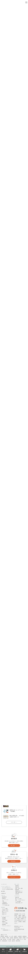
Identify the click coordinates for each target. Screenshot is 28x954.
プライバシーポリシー (6, 925)
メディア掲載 (4, 923)
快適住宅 (4, 898)
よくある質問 (18, 901)
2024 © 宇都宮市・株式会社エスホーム (14, 946)
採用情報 (4, 924)
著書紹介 (4, 921)
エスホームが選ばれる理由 (7, 889)
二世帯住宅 (4, 902)
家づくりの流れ (18, 898)
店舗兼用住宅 (4, 903)
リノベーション (5, 899)
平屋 (3, 901)
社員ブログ (4, 914)
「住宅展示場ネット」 (6, 930)
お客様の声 (3, 893)
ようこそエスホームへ (6, 887)
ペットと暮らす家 (5, 905)
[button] (14, 822)
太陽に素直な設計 (18, 892)
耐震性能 (17, 889)
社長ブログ (4, 912)
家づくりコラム (5, 911)
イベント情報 (4, 908)
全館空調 (17, 893)
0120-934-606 (20, 911)
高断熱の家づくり (18, 891)
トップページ (4, 884)
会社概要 (4, 917)
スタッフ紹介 (4, 920)
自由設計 (17, 885)
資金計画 (17, 897)
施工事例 (3, 891)
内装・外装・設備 (18, 888)
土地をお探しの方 (18, 902)
